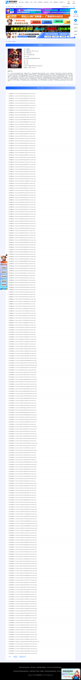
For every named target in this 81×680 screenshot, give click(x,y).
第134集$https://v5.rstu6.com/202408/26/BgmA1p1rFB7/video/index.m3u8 (22, 407)
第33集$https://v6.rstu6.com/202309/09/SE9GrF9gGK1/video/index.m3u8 (22, 169)
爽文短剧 (46, 2)
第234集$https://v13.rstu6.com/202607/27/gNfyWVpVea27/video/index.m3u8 (23, 643)
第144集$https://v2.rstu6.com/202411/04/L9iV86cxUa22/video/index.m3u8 (22, 431)
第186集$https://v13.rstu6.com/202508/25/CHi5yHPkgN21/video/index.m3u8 (23, 530)
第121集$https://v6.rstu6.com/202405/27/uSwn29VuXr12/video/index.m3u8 (22, 377)
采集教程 (68, 3)
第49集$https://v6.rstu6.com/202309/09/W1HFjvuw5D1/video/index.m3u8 (22, 206)
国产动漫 (9, 41)
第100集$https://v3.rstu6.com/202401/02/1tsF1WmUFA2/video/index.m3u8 (22, 327)
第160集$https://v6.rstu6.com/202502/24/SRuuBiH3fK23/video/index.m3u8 (22, 469)
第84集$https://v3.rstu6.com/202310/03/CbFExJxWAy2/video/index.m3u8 (22, 289)
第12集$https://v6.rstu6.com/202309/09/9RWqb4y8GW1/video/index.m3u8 (22, 119)
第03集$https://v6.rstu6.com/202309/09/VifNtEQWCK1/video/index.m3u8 (22, 98)
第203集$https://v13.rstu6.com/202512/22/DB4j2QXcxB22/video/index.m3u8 (23, 570)
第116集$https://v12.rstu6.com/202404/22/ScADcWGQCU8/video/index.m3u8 (23, 365)
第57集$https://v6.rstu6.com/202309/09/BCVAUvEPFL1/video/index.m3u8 (22, 225)
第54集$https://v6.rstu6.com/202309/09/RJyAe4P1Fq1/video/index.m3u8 (22, 218)
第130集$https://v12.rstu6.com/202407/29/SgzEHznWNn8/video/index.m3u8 (22, 398)
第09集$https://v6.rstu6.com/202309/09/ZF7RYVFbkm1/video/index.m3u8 (22, 112)
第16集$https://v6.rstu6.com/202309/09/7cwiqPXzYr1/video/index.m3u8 (22, 129)
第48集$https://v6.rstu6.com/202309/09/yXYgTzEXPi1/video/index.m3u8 (22, 204)
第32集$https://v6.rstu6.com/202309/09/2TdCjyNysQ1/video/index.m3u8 (22, 166)
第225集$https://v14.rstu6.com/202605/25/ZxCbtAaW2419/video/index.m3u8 (23, 622)
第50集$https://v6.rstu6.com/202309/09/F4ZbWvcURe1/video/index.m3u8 (22, 209)
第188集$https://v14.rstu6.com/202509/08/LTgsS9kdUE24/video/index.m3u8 (23, 535)
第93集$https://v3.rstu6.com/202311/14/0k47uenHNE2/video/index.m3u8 (22, 310)
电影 (23, 2)
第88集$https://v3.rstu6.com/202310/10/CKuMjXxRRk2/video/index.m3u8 (22, 299)
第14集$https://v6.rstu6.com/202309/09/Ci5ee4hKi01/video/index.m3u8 (22, 124)
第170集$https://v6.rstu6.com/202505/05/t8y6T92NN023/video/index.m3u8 (22, 492)
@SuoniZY (76, 23)
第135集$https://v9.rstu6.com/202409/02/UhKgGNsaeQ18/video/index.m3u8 (22, 410)
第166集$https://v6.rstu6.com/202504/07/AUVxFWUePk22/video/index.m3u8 (23, 483)
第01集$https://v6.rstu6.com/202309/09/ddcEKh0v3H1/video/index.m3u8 (22, 93)
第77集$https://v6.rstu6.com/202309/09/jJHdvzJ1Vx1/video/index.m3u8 (22, 273)
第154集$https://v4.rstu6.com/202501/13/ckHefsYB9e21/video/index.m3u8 (22, 454)
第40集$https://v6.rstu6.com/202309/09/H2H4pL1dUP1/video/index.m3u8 (22, 185)
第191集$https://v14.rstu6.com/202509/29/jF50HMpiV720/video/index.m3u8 (23, 542)
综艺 (31, 2)
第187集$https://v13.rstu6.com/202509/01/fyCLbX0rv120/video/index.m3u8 (22, 532)
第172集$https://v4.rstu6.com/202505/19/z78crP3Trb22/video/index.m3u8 (22, 497)
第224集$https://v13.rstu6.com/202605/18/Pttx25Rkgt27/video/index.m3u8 (22, 620)
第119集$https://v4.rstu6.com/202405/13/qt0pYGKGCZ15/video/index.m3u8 (22, 372)
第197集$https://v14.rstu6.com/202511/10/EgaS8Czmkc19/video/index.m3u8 (23, 556)
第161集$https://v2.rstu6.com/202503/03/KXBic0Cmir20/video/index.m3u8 (22, 471)
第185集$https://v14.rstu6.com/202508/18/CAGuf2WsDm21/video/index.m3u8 (23, 528)
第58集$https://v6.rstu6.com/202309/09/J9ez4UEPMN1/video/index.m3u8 (22, 228)
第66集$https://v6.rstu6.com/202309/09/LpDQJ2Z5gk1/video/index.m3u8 (22, 247)
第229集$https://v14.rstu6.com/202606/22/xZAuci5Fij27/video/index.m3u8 (22, 632)
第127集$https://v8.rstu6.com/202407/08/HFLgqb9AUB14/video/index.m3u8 (23, 391)
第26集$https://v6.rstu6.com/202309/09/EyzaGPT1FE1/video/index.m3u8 (22, 152)
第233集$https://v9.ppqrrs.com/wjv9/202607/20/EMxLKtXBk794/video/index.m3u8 (24, 641)
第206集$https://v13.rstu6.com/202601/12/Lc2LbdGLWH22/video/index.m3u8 (23, 577)
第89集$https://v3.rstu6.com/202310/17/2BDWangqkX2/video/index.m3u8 (22, 301)
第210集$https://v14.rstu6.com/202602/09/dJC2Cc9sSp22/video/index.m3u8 (22, 587)
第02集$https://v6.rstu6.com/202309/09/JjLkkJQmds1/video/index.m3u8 (22, 95)
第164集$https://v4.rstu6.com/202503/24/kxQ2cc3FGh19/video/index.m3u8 (22, 478)
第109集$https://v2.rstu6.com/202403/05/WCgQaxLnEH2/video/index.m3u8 (22, 348)
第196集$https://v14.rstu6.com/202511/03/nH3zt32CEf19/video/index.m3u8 (22, 554)
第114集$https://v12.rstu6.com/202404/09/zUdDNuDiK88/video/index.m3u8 (22, 360)
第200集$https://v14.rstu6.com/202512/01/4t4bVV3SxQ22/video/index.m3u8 (23, 563)
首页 (20, 2)
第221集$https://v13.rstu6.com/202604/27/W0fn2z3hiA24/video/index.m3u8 (22, 613)
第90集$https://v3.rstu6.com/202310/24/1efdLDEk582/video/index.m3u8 (22, 303)
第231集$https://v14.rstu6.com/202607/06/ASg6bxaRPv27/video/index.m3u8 (23, 636)
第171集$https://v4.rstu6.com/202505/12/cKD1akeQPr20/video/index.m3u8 (22, 495)
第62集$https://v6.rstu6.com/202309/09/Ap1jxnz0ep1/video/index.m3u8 (22, 237)
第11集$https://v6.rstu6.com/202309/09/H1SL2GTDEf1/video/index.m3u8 (22, 117)
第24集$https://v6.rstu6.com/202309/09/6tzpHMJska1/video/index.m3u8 (22, 147)
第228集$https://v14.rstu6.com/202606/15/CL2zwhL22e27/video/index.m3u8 (23, 629)
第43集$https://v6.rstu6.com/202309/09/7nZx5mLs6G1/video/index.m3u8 (22, 192)
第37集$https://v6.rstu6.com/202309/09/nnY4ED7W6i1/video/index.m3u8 (22, 178)
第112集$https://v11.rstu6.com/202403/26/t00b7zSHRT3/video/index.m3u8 (22, 355)
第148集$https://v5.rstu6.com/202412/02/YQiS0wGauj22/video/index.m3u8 (22, 440)
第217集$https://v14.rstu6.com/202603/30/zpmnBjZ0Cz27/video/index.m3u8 (23, 603)
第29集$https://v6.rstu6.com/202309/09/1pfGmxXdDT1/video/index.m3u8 (22, 159)
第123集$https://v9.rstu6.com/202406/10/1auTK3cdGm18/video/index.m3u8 (22, 381)
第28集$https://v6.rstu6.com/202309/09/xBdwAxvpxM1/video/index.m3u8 (22, 157)
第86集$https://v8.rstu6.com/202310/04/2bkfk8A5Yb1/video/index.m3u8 (22, 294)
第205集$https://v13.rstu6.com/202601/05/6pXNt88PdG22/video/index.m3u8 (23, 575)
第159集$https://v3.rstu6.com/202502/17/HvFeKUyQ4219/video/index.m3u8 (22, 466)
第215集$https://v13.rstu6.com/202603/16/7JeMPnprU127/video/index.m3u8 (22, 599)
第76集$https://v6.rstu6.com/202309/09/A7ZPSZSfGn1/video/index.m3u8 (22, 270)
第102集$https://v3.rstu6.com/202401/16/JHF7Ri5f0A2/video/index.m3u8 (22, 332)
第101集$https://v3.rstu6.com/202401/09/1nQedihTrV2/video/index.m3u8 (22, 329)
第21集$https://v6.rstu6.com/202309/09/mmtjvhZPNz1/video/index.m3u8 (22, 140)
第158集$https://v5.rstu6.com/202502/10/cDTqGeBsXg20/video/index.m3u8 (22, 464)
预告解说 (56, 2)
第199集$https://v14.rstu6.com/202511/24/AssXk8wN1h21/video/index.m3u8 (23, 561)
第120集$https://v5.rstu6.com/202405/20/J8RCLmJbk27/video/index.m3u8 (22, 374)
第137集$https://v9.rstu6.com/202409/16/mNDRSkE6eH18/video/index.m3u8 (23, 414)
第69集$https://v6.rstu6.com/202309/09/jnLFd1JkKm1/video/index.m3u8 (22, 254)
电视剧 (26, 2)
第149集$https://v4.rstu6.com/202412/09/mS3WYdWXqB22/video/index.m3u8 (23, 443)
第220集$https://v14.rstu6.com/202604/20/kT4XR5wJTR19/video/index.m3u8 (23, 610)
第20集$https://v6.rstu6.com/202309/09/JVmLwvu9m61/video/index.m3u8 (22, 138)
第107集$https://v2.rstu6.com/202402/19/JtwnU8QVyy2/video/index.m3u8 (22, 343)
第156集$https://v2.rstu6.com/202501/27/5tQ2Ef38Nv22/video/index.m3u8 (22, 459)
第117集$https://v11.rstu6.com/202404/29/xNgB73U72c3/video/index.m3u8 (22, 367)
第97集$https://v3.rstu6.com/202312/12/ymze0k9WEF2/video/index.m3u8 (22, 320)
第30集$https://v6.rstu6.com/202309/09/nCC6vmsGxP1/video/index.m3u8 (22, 162)
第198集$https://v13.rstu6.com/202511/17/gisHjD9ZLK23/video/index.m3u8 (22, 558)
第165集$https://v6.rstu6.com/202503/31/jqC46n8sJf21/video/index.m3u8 (22, 480)
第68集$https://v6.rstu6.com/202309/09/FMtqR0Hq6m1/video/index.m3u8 (22, 251)
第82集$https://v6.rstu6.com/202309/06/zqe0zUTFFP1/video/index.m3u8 (22, 284)
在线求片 (75, 34)
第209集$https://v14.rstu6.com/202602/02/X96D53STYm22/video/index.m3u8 (23, 584)
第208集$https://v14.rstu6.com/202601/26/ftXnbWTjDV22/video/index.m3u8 (23, 582)
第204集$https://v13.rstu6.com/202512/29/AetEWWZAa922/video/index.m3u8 (23, 573)
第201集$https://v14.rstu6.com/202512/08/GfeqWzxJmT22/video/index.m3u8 (23, 565)
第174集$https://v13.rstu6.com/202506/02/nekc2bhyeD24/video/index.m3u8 (22, 502)
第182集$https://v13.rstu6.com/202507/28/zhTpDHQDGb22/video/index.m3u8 (23, 521)
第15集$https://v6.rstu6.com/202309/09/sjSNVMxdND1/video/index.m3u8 (22, 126)
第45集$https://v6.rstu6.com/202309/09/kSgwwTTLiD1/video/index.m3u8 (22, 197)
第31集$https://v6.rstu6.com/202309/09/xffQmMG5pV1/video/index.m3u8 (22, 164)
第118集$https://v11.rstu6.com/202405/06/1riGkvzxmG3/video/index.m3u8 (22, 369)
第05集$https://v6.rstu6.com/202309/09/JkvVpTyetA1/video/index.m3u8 (22, 103)
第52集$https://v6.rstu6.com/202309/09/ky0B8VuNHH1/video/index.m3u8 (22, 214)
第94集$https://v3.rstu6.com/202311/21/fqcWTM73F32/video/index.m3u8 (22, 313)
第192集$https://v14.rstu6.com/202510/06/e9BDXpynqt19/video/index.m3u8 (23, 544)
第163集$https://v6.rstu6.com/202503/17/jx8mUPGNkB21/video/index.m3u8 (22, 476)
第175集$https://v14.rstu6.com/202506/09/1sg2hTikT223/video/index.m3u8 (22, 504)
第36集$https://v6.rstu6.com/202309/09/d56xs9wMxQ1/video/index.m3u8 (22, 176)
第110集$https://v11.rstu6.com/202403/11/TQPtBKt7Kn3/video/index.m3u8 (22, 351)
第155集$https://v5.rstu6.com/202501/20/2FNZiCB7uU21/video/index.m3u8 (22, 457)
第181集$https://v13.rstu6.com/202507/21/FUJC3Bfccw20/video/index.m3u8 (22, 518)
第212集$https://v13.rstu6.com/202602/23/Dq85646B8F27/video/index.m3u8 (23, 591)
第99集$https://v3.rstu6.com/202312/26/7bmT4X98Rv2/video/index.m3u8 (22, 325)
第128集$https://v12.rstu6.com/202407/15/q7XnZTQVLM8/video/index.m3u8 (23, 393)
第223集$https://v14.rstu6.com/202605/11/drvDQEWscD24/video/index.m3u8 (23, 617)
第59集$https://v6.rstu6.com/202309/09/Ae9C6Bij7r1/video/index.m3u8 (22, 230)
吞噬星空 (13, 41)
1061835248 (75, 14)
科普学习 (62, 2)
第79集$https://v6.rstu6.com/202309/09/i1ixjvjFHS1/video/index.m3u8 (21, 277)
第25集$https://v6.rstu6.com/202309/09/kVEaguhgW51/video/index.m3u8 (22, 150)
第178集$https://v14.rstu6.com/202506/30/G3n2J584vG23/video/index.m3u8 (23, 511)
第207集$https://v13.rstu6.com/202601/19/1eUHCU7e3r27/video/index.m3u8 (23, 580)
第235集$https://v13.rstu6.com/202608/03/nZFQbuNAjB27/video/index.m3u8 (23, 646)
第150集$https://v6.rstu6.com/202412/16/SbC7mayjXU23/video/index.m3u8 (22, 445)
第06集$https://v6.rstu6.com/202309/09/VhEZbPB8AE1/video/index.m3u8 (22, 105)
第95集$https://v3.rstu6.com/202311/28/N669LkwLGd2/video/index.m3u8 (22, 315)
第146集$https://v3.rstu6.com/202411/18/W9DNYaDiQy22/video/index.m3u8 (23, 436)
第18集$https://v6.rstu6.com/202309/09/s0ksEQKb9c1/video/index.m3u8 (22, 133)
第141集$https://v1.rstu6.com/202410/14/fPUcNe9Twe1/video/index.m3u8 (22, 424)
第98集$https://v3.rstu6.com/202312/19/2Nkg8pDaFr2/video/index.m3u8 (22, 322)
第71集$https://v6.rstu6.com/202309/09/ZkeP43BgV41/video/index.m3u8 (22, 258)
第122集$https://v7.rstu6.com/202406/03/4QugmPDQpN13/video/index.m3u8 (23, 379)
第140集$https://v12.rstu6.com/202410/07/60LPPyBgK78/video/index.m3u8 (22, 421)
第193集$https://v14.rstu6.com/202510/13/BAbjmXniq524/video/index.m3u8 (23, 547)
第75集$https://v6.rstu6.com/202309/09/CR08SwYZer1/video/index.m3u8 (22, 268)
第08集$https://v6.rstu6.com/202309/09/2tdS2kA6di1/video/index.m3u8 (22, 110)
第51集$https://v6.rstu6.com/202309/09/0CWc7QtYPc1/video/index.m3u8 (22, 211)
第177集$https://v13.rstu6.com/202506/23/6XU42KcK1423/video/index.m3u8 (23, 509)
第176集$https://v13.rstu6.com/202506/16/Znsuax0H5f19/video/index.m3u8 (22, 506)
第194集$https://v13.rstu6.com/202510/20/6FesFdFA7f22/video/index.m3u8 (22, 549)
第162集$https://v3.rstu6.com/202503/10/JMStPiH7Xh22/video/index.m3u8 (22, 473)
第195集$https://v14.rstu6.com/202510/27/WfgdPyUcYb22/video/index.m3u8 (23, 551)
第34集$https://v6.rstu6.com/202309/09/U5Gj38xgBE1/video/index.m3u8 (22, 171)
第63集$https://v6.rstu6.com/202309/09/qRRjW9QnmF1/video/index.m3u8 (22, 240)
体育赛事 (40, 2)
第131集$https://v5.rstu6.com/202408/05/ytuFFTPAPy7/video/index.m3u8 (22, 400)
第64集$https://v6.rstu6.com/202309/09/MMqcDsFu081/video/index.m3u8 (22, 242)
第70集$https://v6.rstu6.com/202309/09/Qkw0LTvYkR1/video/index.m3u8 (22, 256)
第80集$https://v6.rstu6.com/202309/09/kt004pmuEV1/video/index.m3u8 (22, 280)
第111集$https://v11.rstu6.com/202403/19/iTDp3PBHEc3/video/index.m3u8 (22, 353)
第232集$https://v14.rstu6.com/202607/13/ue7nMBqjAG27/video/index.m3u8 (23, 639)
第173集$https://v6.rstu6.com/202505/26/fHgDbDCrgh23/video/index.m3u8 (22, 499)
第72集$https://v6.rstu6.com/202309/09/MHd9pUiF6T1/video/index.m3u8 (22, 261)
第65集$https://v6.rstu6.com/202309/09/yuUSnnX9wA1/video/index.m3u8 (22, 244)
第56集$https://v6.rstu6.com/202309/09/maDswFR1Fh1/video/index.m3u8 (22, 223)
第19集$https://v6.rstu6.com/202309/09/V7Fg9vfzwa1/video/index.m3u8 (22, 136)
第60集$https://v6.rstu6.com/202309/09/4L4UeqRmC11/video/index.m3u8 (22, 232)
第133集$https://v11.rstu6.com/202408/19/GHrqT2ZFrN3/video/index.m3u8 (22, 405)
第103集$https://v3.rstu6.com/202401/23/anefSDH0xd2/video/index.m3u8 (22, 334)
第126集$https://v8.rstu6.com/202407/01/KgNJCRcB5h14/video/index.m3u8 (22, 388)
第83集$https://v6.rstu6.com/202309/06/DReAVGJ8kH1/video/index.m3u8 (22, 287)
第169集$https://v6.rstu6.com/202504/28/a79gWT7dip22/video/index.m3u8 (22, 490)
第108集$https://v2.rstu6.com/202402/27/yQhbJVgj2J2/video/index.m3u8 (22, 346)
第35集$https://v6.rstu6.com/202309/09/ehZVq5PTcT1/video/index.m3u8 (22, 173)
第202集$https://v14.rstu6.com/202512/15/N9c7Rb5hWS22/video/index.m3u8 (23, 568)
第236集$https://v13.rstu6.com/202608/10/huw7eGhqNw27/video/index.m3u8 (23, 648)
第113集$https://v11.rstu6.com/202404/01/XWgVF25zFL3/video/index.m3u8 (23, 358)
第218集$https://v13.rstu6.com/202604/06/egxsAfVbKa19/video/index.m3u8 (22, 606)
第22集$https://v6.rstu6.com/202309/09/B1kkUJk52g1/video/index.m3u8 (22, 143)
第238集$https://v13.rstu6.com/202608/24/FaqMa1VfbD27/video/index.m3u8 (23, 653)
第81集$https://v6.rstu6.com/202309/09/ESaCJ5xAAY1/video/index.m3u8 (22, 282)
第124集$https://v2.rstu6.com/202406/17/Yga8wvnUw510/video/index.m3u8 (22, 384)
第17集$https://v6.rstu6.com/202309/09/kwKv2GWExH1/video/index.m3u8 (22, 131)
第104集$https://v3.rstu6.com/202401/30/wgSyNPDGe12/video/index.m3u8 (22, 336)
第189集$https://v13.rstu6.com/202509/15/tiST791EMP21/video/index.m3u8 (22, 537)
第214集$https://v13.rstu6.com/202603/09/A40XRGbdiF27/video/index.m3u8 (23, 596)
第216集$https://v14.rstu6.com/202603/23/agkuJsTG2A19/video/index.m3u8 (22, 601)
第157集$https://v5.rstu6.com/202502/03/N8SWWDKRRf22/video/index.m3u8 (23, 462)
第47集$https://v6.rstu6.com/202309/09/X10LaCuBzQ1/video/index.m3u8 (22, 202)
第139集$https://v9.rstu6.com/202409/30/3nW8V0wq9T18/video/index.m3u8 (23, 419)
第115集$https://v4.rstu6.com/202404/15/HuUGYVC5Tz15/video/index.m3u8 (23, 362)
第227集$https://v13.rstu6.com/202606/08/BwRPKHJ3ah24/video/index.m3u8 (23, 627)
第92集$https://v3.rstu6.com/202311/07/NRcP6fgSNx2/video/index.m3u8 (22, 308)
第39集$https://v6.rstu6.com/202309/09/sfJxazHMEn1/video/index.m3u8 (22, 183)
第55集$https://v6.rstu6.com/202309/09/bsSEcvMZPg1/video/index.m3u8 (22, 221)
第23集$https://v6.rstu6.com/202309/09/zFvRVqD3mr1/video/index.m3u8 (22, 145)
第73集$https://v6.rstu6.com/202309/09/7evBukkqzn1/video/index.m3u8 (22, 263)
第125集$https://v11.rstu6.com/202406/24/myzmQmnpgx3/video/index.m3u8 (23, 386)
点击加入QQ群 (75, 16)
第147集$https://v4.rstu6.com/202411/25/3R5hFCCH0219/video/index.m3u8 (22, 438)
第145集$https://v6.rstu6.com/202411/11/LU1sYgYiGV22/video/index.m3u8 (22, 433)
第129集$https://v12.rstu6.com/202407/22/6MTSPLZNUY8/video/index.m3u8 (23, 395)
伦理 (51, 2)
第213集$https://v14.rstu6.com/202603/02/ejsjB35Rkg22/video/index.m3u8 (22, 594)
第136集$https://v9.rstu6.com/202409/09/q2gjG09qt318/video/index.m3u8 (22, 412)
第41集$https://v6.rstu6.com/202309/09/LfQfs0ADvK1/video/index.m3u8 (22, 188)
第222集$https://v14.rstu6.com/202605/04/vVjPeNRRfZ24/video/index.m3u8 (23, 615)
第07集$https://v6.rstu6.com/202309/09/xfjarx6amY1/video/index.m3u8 (22, 107)
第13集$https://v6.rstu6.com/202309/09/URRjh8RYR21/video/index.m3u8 (22, 121)
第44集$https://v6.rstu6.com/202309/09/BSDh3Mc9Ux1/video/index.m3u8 (22, 195)
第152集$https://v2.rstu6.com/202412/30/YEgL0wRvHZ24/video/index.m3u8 (23, 450)
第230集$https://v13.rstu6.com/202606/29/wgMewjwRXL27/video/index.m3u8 (23, 634)
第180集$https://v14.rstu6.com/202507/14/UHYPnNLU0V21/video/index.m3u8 (23, 516)
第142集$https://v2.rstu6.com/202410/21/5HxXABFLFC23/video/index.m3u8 (23, 426)
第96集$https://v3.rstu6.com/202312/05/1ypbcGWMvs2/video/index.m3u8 (22, 317)
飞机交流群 (75, 24)
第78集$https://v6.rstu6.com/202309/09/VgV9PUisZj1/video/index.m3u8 (22, 275)
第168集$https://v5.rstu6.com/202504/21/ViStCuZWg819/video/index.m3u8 (22, 488)
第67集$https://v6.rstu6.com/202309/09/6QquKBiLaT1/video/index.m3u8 (22, 249)
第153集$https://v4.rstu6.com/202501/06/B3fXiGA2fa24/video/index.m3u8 (22, 452)
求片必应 (73, 3)
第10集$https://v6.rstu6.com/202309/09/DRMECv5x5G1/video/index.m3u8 (22, 114)
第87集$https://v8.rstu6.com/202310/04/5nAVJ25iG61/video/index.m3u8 (22, 296)
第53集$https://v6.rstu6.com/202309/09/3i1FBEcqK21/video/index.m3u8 (22, 216)
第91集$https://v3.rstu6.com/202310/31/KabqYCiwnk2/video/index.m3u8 (22, 306)
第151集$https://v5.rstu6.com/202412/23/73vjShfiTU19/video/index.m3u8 (22, 447)
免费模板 (75, 31)
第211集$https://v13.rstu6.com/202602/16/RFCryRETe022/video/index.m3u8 (23, 589)
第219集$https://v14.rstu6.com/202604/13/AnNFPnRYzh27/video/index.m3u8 (23, 608)
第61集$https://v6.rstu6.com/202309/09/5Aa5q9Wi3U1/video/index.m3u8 (22, 235)
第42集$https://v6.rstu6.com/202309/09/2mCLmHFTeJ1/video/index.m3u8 (22, 190)
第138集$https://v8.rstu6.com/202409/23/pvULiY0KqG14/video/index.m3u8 (22, 417)
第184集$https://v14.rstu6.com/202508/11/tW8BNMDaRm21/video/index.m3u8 (23, 525)
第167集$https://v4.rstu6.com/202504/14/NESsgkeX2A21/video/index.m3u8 (22, 485)
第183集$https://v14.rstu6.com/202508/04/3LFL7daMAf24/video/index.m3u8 (23, 523)
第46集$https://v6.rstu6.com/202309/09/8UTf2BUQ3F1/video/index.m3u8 (22, 199)
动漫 (35, 2)
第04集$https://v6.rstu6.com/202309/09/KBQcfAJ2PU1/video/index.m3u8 (22, 100)
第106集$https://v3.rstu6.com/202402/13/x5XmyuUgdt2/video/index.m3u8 (22, 341)
